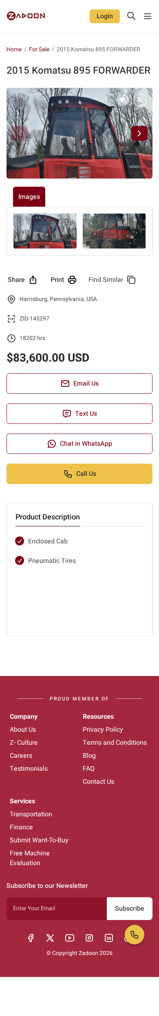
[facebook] (30, 938)
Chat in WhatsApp (86, 444)
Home (14, 49)
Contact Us (98, 782)
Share (16, 280)
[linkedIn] (109, 938)
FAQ (89, 769)
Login (105, 16)
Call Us (86, 474)
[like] (122, 100)
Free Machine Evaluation (30, 858)
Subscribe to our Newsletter (47, 886)
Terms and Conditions (115, 743)
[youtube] (70, 938)
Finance (21, 827)
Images (29, 197)
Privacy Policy (103, 730)
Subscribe (129, 909)
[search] (131, 16)
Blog (89, 756)
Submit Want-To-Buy (39, 840)
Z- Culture (24, 743)
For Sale (39, 50)
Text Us (86, 414)
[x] (50, 938)
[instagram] (89, 938)
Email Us (86, 383)
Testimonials (29, 769)
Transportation (31, 814)
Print (57, 280)
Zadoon (88, 953)
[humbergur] (147, 16)
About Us (23, 730)
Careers (21, 756)
